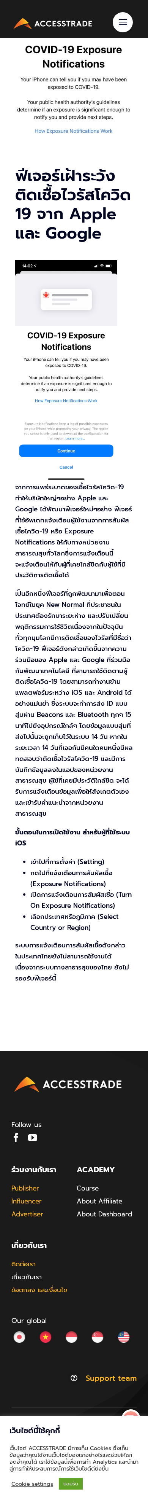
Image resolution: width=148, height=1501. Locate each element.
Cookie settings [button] (32, 1483)
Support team (111, 1378)
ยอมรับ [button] (70, 1483)
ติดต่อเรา (23, 1264)
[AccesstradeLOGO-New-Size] (53, 19)
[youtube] (32, 1137)
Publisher (25, 1188)
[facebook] (15, 1137)
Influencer (26, 1201)
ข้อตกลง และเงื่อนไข (39, 1290)
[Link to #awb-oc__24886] (123, 22)
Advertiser (27, 1214)
